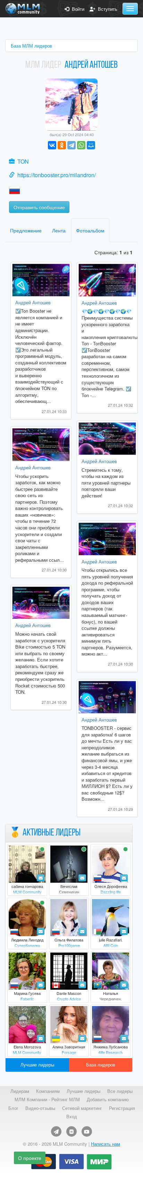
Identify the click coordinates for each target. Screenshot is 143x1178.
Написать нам (105, 1143)
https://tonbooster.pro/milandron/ (56, 175)
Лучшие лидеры (37, 1064)
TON (23, 161)
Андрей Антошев (33, 302)
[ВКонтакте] (52, 145)
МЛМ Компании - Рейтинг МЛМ (47, 1099)
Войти (76, 9)
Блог (13, 1108)
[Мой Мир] (91, 145)
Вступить (106, 9)
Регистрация (122, 1108)
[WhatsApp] (81, 145)
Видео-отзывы (40, 1108)
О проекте (29, 1157)
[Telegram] (71, 145)
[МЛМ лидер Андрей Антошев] (71, 103)
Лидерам (19, 1091)
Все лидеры (120, 1091)
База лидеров (100, 1064)
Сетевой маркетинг (82, 1108)
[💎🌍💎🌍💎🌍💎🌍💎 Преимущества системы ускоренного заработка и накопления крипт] (107, 280)
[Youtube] (87, 1131)
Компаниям (48, 1091)
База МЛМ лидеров (31, 45)
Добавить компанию (108, 1099)
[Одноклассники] (62, 145)
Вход (71, 1116)
